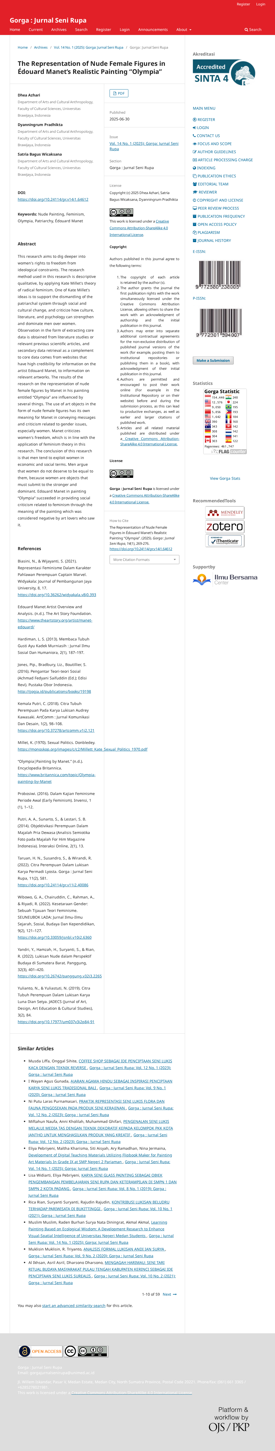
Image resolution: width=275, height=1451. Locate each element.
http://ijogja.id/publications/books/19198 (54, 691)
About (182, 29)
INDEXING (206, 167)
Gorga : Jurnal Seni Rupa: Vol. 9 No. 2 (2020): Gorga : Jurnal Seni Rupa (90, 1255)
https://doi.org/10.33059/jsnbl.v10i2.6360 (55, 937)
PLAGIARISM (209, 232)
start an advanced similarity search (74, 1305)
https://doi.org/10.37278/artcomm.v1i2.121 (56, 730)
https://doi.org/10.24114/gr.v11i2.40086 (53, 884)
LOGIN (203, 127)
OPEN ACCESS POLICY (217, 224)
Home (15, 29)
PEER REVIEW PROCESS (218, 208)
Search (81, 29)
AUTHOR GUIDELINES (217, 151)
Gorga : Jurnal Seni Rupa (48, 20)
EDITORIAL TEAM (213, 184)
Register (103, 29)
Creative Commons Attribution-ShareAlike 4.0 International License (139, 228)
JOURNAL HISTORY (214, 240)
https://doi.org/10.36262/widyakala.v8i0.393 (57, 594)
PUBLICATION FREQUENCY (221, 216)
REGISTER (206, 119)
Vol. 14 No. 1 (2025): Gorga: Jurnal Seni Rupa (88, 47)
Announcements (153, 29)
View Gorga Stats (225, 478)
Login (125, 29)
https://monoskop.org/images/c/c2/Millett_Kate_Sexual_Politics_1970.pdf (82, 749)
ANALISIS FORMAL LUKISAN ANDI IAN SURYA (124, 1249)
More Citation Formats (131, 559)
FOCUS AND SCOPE (215, 143)
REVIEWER (208, 192)
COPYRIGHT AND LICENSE (220, 200)
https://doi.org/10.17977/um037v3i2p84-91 (56, 1021)
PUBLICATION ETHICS (217, 175)
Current (36, 29)
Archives (59, 29)
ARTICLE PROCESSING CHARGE (225, 159)
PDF (121, 93)
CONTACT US (208, 135)
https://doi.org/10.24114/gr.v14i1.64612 (53, 199)
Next (167, 1294)
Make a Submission (213, 360)
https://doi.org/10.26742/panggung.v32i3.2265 (60, 976)
